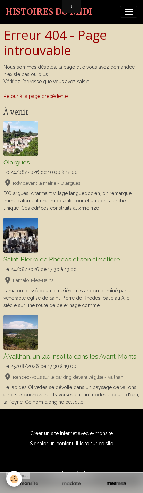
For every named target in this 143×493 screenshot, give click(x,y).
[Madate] (71, 483)
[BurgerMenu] (128, 12)
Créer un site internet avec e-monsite (71, 433)
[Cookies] (14, 479)
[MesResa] (116, 483)
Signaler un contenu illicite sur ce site (71, 443)
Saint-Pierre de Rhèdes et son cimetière (61, 259)
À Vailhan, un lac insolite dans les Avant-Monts (69, 356)
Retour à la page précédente (35, 96)
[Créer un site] (26, 483)
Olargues (16, 162)
